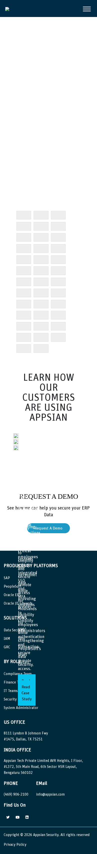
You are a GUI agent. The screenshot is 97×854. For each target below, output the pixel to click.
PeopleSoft (13, 586)
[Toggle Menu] (87, 8)
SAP (7, 578)
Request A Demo (48, 528)
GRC (7, 647)
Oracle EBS (12, 595)
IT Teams (11, 691)
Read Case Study (27, 693)
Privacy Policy (15, 845)
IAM (7, 639)
